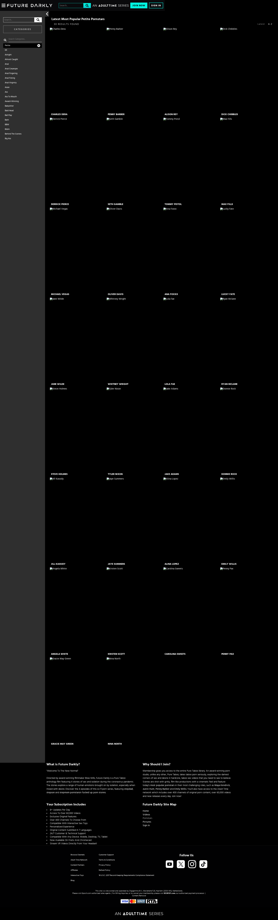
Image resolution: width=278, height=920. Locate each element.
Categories (22, 29)
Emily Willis (228, 564)
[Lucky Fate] (248, 250)
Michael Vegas (60, 294)
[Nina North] (135, 699)
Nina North (115, 744)
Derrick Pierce (60, 204)
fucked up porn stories (94, 792)
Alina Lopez (172, 564)
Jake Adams (172, 474)
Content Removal (139, 896)
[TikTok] (203, 864)
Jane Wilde (57, 384)
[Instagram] (192, 864)
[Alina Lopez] (191, 520)
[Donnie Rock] (248, 430)
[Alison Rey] (191, 70)
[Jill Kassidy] (78, 520)
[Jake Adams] (191, 430)
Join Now (138, 5)
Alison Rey (171, 114)
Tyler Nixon (115, 474)
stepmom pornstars (70, 792)
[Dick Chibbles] (248, 70)
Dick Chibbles (229, 114)
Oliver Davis (115, 294)
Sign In (156, 5)
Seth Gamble (115, 204)
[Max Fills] (248, 160)
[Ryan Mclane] (248, 340)
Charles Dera (59, 114)
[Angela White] (78, 609)
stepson (50, 792)
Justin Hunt (148, 789)
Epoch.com (86, 893)
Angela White (59, 654)
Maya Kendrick (222, 785)
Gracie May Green (62, 744)
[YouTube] (170, 864)
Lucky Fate (228, 294)
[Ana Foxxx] (191, 250)
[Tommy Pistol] (191, 160)
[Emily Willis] (248, 520)
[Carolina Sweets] (191, 609)
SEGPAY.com (169, 893)
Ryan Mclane (229, 384)
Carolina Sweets (175, 654)
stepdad (128, 789)
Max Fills (227, 204)
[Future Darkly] (29, 5)
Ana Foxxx (171, 294)
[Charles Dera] (78, 70)
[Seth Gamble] (135, 160)
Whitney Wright (118, 384)
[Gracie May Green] (78, 699)
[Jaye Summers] (135, 520)
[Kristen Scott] (135, 609)
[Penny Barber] (135, 70)
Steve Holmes (59, 474)
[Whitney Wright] (135, 340)
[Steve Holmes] (78, 430)
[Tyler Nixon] (135, 430)
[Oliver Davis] (135, 250)
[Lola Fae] (191, 340)
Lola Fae (170, 384)
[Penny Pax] (248, 609)
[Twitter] (181, 864)
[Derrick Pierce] (78, 160)
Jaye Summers (116, 564)
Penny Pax (227, 654)
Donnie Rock (229, 474)
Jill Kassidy (58, 564)
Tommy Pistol (173, 204)
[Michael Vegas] (78, 250)
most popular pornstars (162, 785)
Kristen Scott (116, 654)
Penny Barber (116, 114)
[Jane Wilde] (78, 340)
